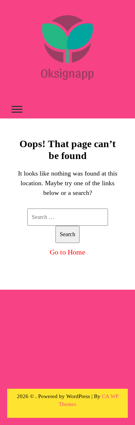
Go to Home (67, 252)
